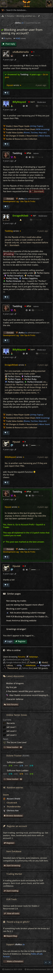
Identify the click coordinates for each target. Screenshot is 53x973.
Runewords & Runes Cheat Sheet (20, 129)
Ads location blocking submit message (27, 612)
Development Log (11, 201)
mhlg (19, 665)
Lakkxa (9, 665)
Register (22, 641)
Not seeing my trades (16, 600)
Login (9, 641)
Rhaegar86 (45, 665)
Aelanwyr (33, 656)
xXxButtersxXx (21, 51)
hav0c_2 (34, 662)
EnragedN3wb (20, 215)
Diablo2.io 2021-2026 (13, 969)
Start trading (12, 890)
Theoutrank (12, 668)
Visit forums (12, 704)
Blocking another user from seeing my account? (26, 16)
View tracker (12, 747)
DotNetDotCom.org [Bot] (17, 659)
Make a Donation (15, 961)
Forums (21, 656)
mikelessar (31, 665)
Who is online (13, 650)
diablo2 (22, 199)
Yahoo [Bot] (27, 668)
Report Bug (11, 936)
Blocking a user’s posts (16, 608)
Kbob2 (45, 662)
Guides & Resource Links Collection (21, 139)
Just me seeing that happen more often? (25, 604)
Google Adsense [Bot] (16, 662)
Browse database (14, 815)
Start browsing (13, 865)
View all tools (12, 913)
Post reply (10, 44)
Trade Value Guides (15, 132)
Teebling (24, 74)
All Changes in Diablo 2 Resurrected (21, 136)
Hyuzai (10, 85)
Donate (10, 198)
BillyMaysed (19, 101)
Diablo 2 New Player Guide (18, 126)
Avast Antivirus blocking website (21, 620)
